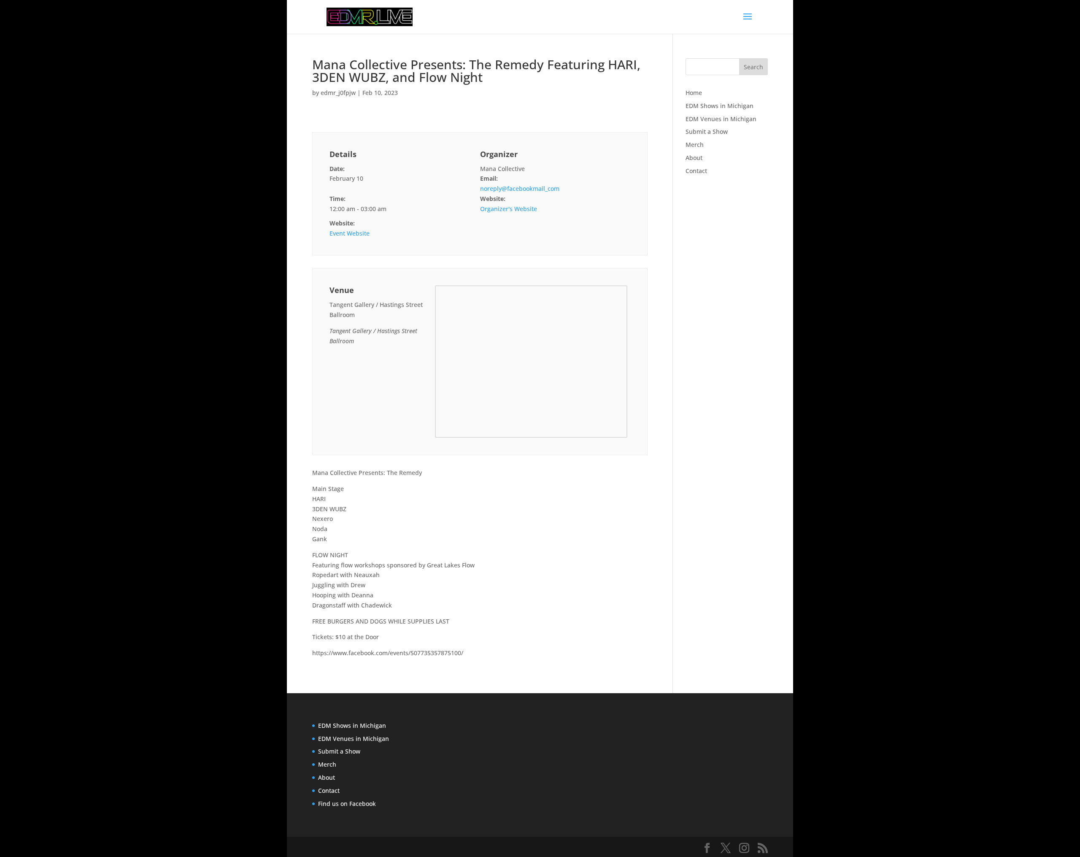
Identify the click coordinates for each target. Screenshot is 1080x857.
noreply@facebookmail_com (519, 188)
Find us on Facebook (347, 804)
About (694, 158)
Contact (696, 171)
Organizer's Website (508, 209)
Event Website (349, 233)
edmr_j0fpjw (338, 93)
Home (694, 93)
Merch (695, 145)
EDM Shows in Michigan (719, 106)
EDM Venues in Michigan (721, 119)
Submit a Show (707, 131)
